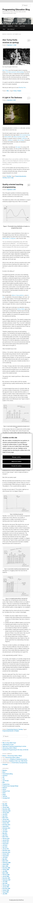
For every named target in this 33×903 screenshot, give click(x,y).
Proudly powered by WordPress (16, 900)
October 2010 (5, 854)
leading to (10, 140)
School (4, 789)
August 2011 (5, 843)
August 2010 (5, 855)
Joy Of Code (5, 780)
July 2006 (4, 893)
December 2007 (6, 878)
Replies (19, 90)
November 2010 (6, 852)
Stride (16, 26)
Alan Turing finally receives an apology (10, 41)
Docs (4, 29)
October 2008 (5, 869)
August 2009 (5, 864)
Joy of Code (22, 26)
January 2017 (5, 819)
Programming (10, 729)
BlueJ (3, 772)
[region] (16, 451)
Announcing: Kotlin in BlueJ (9, 748)
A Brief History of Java (8, 744)
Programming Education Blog (16, 9)
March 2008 (5, 873)
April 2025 (4, 805)
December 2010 (6, 850)
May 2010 (4, 859)
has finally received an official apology (15, 72)
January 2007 (5, 886)
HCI (3, 777)
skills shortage (20, 140)
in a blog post (12, 238)
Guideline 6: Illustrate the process (18, 759)
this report (18, 147)
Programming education (20, 176)
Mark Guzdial (5, 238)
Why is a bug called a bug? (9, 742)
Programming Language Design (10, 786)
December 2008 (6, 868)
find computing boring (25, 135)
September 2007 (6, 880)
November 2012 (6, 828)
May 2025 (4, 804)
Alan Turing (5, 70)
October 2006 (5, 890)
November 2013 (6, 824)
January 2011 (5, 849)
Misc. (8, 90)
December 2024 (6, 809)
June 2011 (4, 845)
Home (4, 26)
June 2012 (4, 831)
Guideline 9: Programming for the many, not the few (15, 749)
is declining (24, 138)
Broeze (4, 755)
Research (16, 729)
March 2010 (5, 861)
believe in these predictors (18, 295)
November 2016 (6, 821)
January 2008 (5, 876)
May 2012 (4, 833)
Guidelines (10, 26)
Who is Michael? (11, 29)
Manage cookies (16, 457)
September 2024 (6, 811)
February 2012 (5, 838)
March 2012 (5, 836)
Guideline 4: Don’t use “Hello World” (18, 761)
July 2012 (4, 830)
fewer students (8, 136)
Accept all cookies (17, 465)
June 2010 (4, 857)
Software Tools (6, 791)
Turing (14, 90)
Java (3, 779)
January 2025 (5, 807)
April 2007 (4, 883)
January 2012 (5, 840)
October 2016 (5, 823)
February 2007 (5, 885)
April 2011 (4, 847)
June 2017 (4, 814)
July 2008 (4, 871)
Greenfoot (4, 775)
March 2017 (5, 817)
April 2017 (4, 816)
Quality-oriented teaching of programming (12, 185)
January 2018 (5, 812)
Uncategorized (6, 798)
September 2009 (6, 862)
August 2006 (5, 892)
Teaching (9, 176)
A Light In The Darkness (12, 97)
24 (28, 185)
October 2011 (5, 842)
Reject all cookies (16, 461)
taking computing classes (19, 136)
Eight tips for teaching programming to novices (14, 746)
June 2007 (4, 881)
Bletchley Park (22, 87)
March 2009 (5, 866)
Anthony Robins (21, 309)
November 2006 (6, 888)
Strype (4, 794)
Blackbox (4, 770)
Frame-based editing (7, 774)
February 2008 (5, 874)
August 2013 (5, 826)
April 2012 (4, 835)
